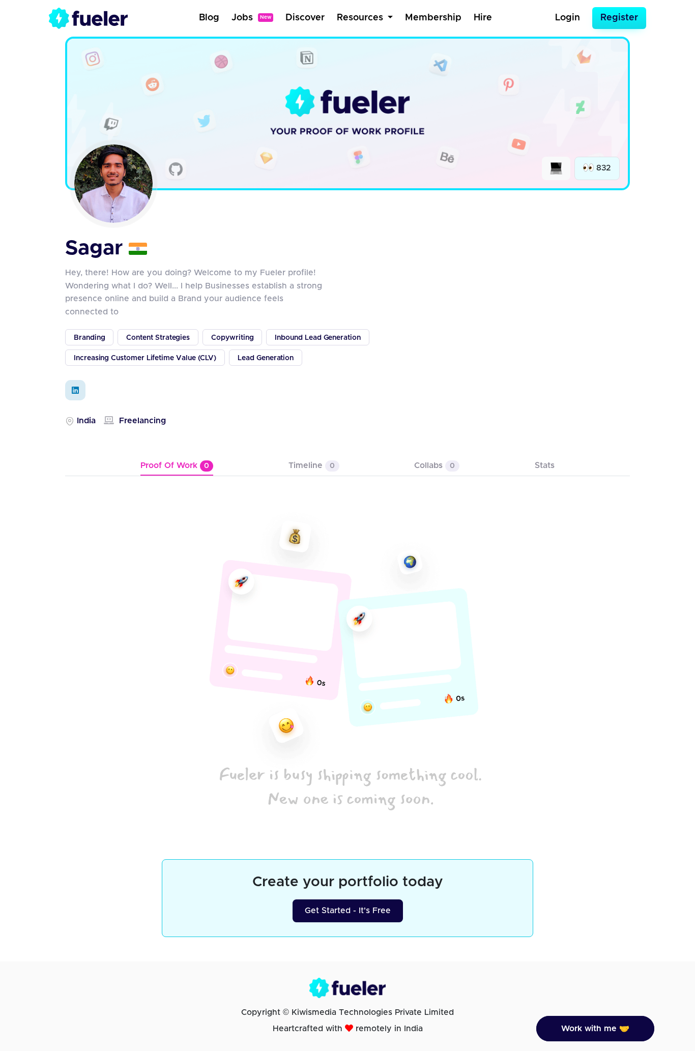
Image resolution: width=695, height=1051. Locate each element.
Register (619, 17)
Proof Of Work (174, 465)
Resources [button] (361, 17)
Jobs (251, 17)
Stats (545, 465)
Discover (305, 17)
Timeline (311, 465)
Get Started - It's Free (348, 911)
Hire (483, 17)
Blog (209, 17)
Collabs (434, 465)
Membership (433, 17)
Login (567, 17)
